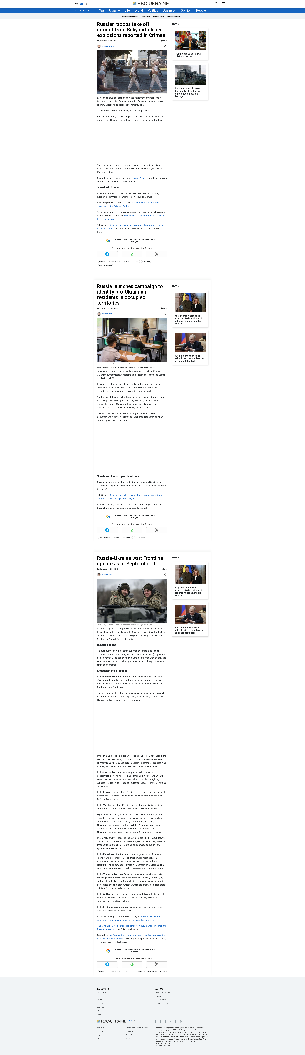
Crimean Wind (138, 178)
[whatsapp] (180, 1021)
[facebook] (160, 1021)
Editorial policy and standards (136, 1028)
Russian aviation (105, 265)
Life (127, 10)
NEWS (175, 23)
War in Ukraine (109, 10)
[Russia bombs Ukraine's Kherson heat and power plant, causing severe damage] (190, 75)
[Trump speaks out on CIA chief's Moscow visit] (190, 41)
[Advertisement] (131, 144)
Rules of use (101, 1031)
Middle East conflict (130, 16)
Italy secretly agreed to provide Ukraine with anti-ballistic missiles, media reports (189, 319)
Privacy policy (130, 1031)
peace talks (145, 16)
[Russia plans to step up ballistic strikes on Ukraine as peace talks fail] (190, 343)
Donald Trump (158, 16)
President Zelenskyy (175, 16)
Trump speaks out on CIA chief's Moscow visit (188, 55)
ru (86, 4)
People (201, 10)
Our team (100, 1038)
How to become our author (135, 1035)
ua (76, 4)
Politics (153, 10)
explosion (146, 261)
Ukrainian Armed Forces (156, 972)
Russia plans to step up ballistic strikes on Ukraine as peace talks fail (189, 358)
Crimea (135, 261)
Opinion (186, 10)
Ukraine (102, 261)
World (139, 10)
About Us (100, 1028)
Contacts (128, 1038)
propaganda (140, 537)
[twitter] (170, 1021)
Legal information (103, 1035)
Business (169, 10)
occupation (127, 537)
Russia (126, 261)
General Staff (138, 972)
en (81, 4)
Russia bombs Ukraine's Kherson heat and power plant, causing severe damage (188, 92)
